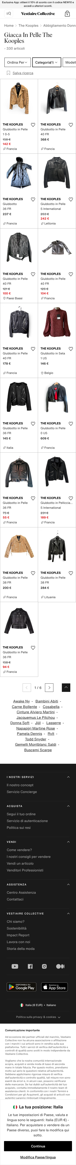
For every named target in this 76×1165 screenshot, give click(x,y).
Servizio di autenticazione (27, 820)
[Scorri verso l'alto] (66, 687)
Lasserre (53, 723)
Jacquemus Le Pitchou (35, 717)
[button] (67, 14)
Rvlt (51, 733)
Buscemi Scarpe (38, 750)
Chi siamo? (15, 921)
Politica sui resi (19, 827)
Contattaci (15, 899)
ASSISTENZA (17, 884)
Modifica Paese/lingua (38, 1157)
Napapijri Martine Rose (35, 728)
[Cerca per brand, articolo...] (8, 14)
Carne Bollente (24, 706)
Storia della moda (21, 948)
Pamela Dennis (29, 733)
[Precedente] (27, 687)
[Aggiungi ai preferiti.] (32, 124)
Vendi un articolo (20, 863)
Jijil (38, 723)
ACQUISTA (15, 806)
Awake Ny (21, 701)
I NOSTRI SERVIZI (20, 777)
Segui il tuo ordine (21, 814)
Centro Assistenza (21, 892)
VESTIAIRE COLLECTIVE (25, 914)
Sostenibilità (16, 928)
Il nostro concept (20, 784)
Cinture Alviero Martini (36, 712)
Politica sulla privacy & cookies (36, 1017)
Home (9, 25)
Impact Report (18, 935)
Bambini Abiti (46, 701)
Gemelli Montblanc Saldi (35, 744)
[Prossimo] (49, 687)
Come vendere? (19, 849)
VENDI (11, 842)
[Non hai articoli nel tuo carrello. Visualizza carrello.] (67, 14)
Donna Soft (19, 723)
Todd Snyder (35, 739)
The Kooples (28, 25)
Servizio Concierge (22, 791)
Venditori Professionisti (25, 870)
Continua (38, 1146)
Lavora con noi (18, 941)
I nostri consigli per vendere (29, 856)
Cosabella (51, 706)
